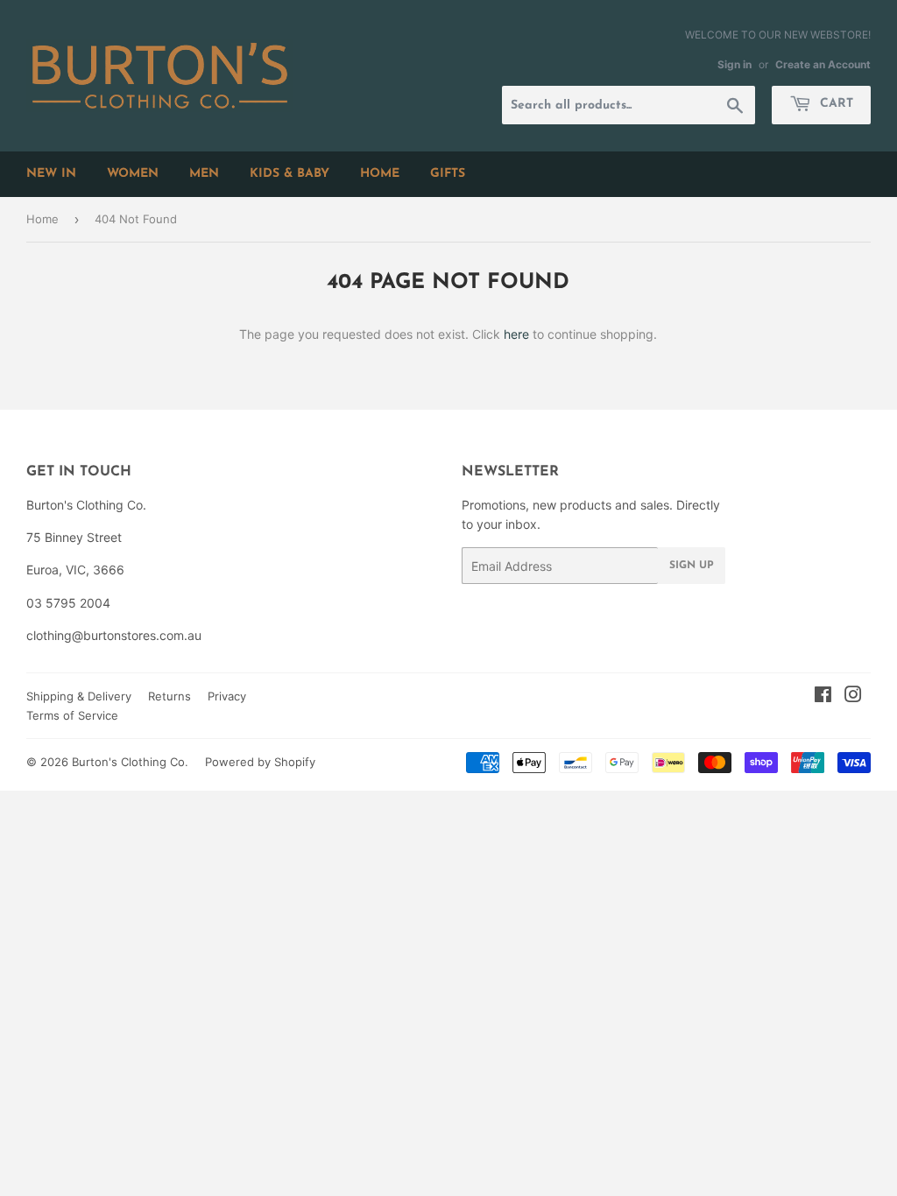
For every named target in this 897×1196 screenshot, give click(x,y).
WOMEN (133, 173)
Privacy (227, 696)
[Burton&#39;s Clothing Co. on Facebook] (823, 696)
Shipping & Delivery (78, 696)
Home (42, 219)
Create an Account (823, 64)
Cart (834, 103)
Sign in (734, 64)
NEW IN (51, 173)
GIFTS (447, 173)
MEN (204, 173)
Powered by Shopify (260, 762)
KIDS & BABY (289, 173)
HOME (379, 173)
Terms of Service (72, 715)
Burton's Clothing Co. (130, 762)
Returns (169, 696)
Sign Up (691, 565)
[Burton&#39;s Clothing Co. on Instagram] (853, 696)
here (516, 334)
